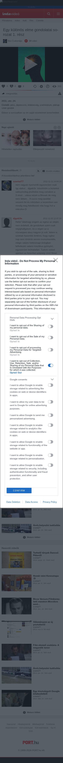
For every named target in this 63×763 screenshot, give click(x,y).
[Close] (57, 261)
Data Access (31, 502)
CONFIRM (19, 490)
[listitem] (31, 319)
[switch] (50, 326)
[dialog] (31, 381)
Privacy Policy (50, 502)
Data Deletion (13, 502)
